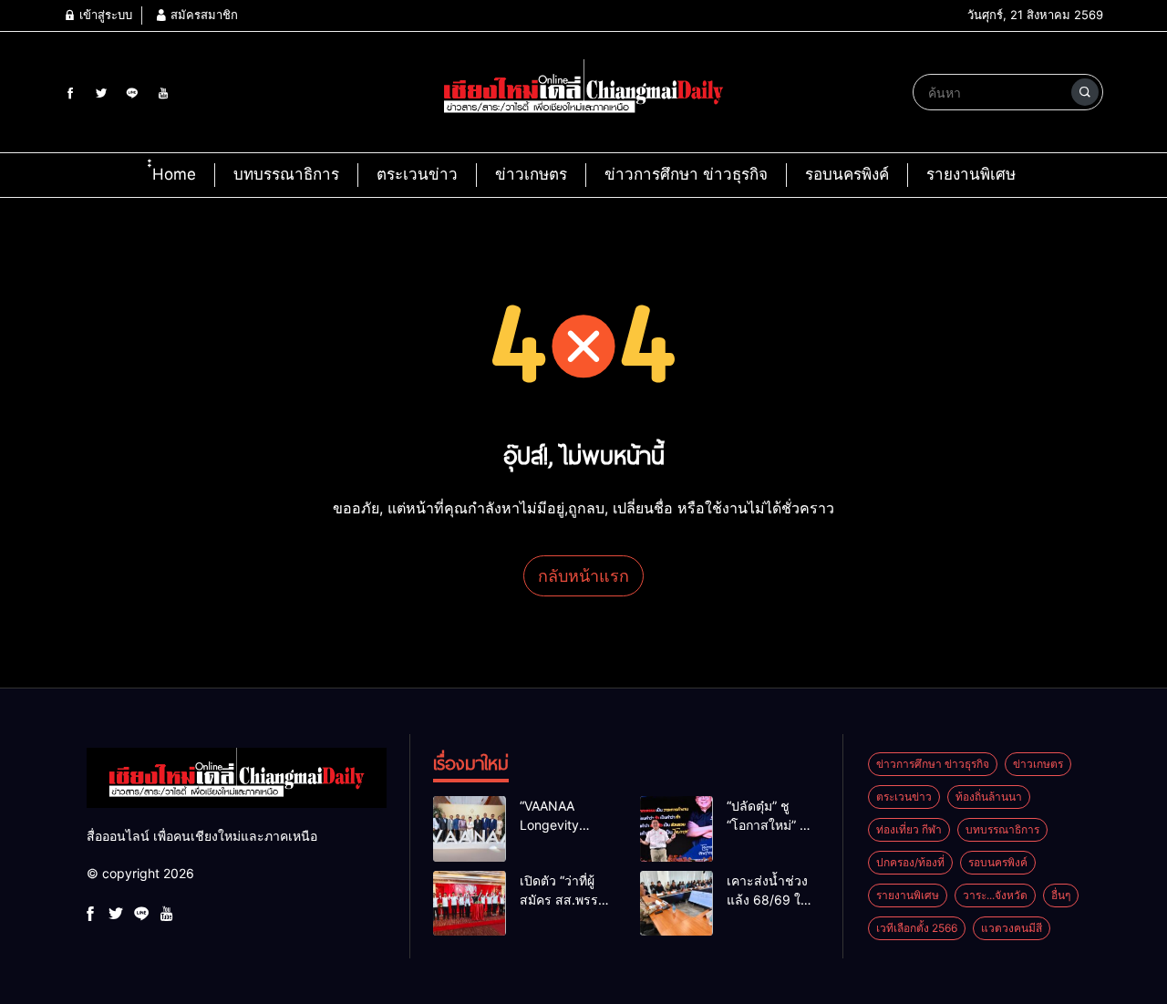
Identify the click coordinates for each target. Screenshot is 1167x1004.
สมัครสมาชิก (202, 14)
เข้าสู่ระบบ (104, 14)
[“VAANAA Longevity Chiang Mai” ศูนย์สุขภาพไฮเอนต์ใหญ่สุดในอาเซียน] (469, 829)
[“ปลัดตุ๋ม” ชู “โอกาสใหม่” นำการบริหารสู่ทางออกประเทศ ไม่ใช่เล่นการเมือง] (676, 829)
